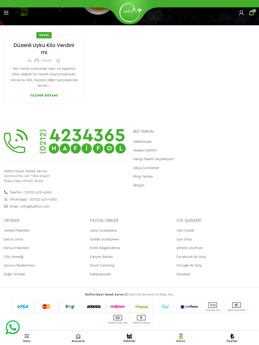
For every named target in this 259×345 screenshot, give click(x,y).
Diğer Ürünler (14, 274)
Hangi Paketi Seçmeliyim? (153, 159)
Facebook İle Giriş (191, 257)
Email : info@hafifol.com (29, 206)
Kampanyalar (100, 274)
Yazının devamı (44, 95)
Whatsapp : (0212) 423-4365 (33, 199)
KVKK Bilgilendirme (105, 248)
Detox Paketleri (16, 248)
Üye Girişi (184, 239)
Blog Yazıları (143, 176)
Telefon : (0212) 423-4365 (30, 192)
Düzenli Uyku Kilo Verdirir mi (44, 49)
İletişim (138, 185)
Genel (44, 35)
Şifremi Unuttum (190, 248)
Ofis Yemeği (13, 257)
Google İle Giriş (189, 265)
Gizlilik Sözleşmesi (104, 239)
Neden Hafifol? (145, 150)
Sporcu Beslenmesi (19, 265)
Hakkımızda (142, 141)
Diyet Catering (102, 265)
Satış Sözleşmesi (103, 230)
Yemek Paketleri (17, 230)
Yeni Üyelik (185, 230)
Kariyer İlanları (101, 257)
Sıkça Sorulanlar (146, 168)
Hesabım (183, 274)
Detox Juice (13, 239)
